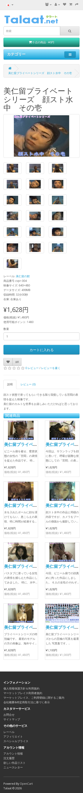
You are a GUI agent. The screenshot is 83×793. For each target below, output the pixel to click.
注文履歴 (9, 758)
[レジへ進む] (76, 4)
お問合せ (9, 715)
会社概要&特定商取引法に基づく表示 (26, 702)
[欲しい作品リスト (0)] (64, 4)
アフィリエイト (13, 736)
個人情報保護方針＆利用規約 (21, 688)
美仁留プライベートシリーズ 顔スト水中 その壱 (40, 73)
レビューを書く (50, 368)
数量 (6, 329)
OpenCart (26, 784)
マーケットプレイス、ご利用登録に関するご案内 (33, 698)
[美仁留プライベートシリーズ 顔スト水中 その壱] (41, 136)
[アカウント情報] (57, 4)
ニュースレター (13, 767)
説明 (10, 384)
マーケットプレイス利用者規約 (22, 693)
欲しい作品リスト (14, 763)
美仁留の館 (23, 276)
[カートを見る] (70, 4)
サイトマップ (11, 719)
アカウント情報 (13, 754)
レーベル (9, 732)
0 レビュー (32, 368)
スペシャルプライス (15, 741)
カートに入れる (42, 349)
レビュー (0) (28, 384)
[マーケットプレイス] (48, 4)
